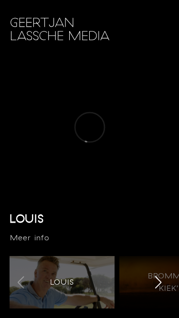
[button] (158, 282)
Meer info (29, 237)
